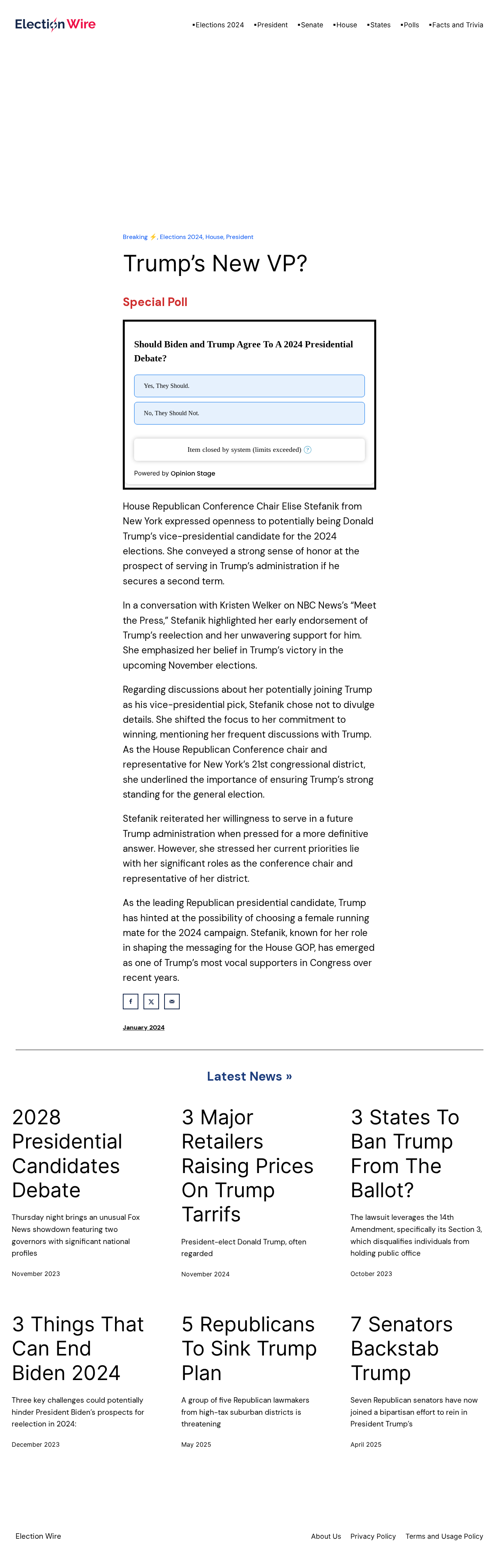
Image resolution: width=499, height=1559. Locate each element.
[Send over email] (172, 1001)
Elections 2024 (181, 237)
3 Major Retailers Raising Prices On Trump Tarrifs (247, 1166)
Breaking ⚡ (140, 237)
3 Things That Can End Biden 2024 (78, 1348)
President (239, 237)
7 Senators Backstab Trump (401, 1348)
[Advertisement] (249, 156)
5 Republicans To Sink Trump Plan (249, 1348)
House (214, 237)
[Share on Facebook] (130, 1001)
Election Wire (38, 1536)
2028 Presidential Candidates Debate (67, 1153)
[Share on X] (151, 1001)
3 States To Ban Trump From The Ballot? (405, 1153)
